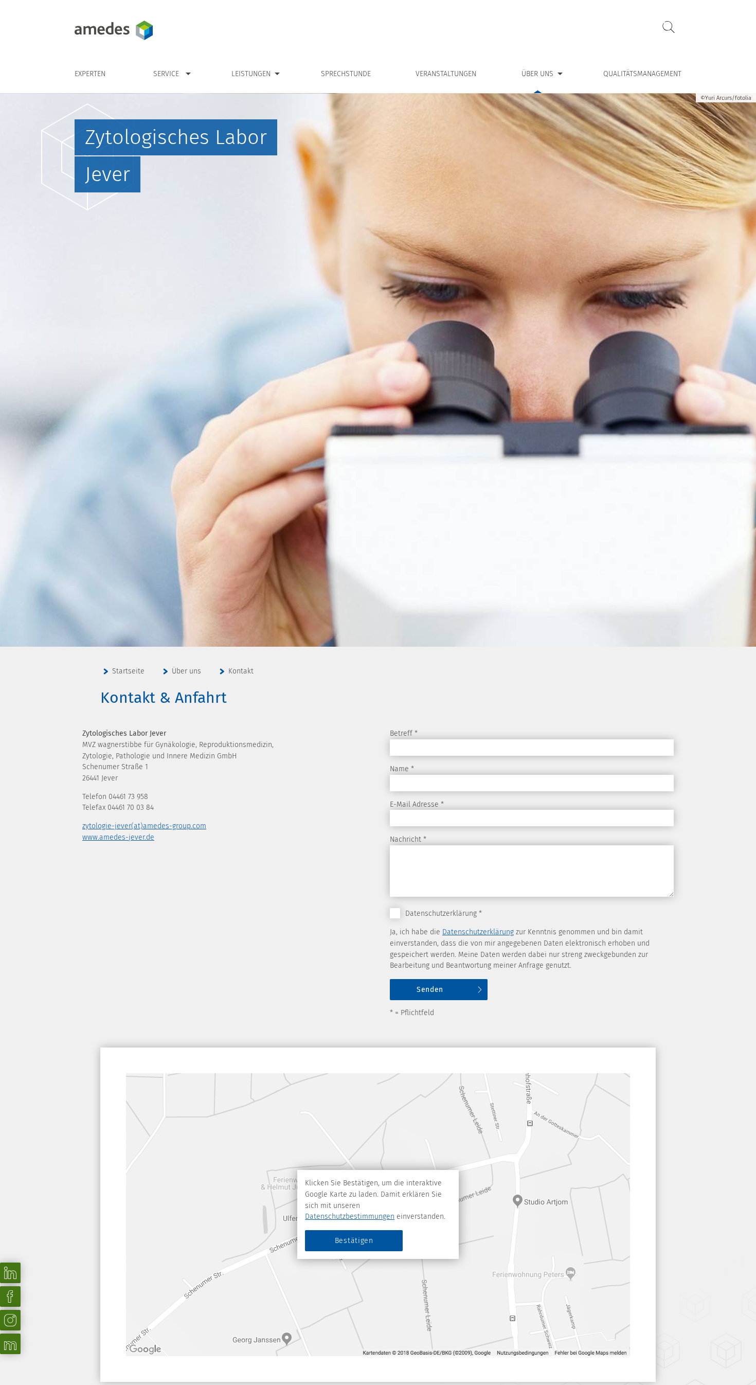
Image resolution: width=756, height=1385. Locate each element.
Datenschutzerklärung (478, 932)
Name (402, 769)
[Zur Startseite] (139, 30)
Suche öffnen (668, 27)
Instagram (10, 1320)
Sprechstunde (346, 73)
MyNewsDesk (10, 1344)
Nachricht (408, 839)
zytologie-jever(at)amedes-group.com (144, 826)
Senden (430, 989)
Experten (90, 73)
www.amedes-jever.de (118, 837)
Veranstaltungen (446, 73)
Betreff (404, 733)
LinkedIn (10, 1273)
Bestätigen (354, 1240)
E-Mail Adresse (417, 804)
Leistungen (251, 73)
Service (166, 73)
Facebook (10, 1296)
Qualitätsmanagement (642, 73)
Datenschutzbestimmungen (349, 1216)
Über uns (537, 73)
